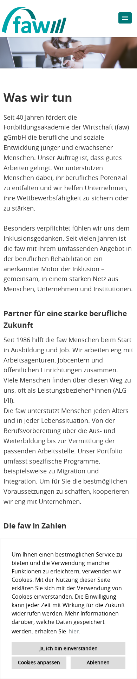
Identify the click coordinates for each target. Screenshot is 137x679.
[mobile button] (125, 18)
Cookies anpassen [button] (39, 662)
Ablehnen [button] (98, 662)
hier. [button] (74, 631)
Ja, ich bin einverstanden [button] (68, 648)
